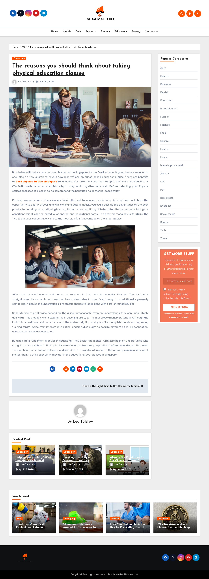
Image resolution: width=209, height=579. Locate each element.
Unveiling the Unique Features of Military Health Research (76, 460)
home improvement (171, 165)
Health (66, 31)
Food (163, 132)
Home (54, 31)
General (164, 141)
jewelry (164, 173)
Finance (105, 31)
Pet (162, 189)
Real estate (167, 197)
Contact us (151, 31)
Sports (164, 222)
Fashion (165, 116)
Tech (78, 31)
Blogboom (114, 574)
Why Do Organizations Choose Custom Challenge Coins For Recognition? (174, 527)
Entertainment (169, 108)
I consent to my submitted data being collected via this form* (176, 294)
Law (162, 181)
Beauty (136, 31)
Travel (164, 238)
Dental (164, 92)
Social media (167, 214)
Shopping (166, 205)
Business (91, 31)
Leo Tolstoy (28, 81)
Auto (163, 68)
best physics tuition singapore (36, 181)
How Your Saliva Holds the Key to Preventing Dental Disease (128, 527)
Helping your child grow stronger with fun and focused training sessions (31, 460)
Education (120, 31)
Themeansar (131, 574)
